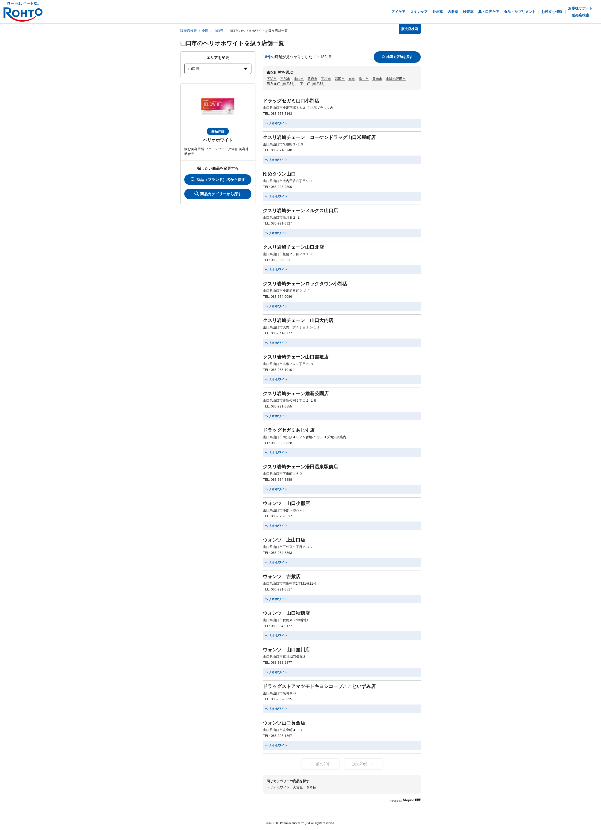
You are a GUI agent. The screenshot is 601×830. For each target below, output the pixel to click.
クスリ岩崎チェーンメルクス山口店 (300, 210)
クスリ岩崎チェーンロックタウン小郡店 (305, 283)
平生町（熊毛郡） (313, 84)
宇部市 (285, 79)
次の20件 (360, 764)
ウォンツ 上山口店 (284, 539)
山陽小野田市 (396, 79)
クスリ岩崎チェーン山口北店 (293, 247)
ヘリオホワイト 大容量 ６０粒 (291, 787)
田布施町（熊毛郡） (281, 84)
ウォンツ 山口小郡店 (286, 503)
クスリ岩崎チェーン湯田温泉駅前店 (300, 466)
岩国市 (340, 79)
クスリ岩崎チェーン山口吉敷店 (296, 356)
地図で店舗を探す (399, 57)
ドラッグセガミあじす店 (289, 430)
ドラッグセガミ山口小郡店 (291, 100)
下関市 (272, 79)
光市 (351, 79)
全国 (205, 31)
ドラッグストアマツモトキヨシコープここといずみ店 (319, 686)
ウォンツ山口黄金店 (284, 722)
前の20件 (323, 764)
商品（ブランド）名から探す (220, 180)
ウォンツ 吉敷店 (281, 576)
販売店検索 (188, 31)
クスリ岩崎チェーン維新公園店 (296, 393)
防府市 (312, 79)
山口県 (218, 31)
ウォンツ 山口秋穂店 (286, 613)
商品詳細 (217, 131)
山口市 (299, 79)
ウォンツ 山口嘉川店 (286, 649)
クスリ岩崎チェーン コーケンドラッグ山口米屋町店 (319, 137)
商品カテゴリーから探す (221, 194)
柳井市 (364, 79)
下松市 (326, 79)
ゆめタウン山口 (279, 173)
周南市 (377, 79)
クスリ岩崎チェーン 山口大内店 (298, 320)
